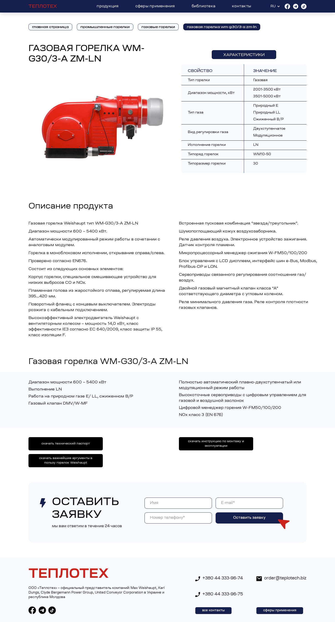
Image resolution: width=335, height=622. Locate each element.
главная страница (50, 27)
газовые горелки (158, 27)
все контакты (213, 610)
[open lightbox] (102, 126)
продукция (108, 6)
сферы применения (155, 6)
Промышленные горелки (105, 27)
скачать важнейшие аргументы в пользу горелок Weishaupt (65, 460)
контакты (241, 6)
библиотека (204, 6)
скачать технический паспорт (65, 443)
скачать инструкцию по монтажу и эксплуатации (216, 443)
